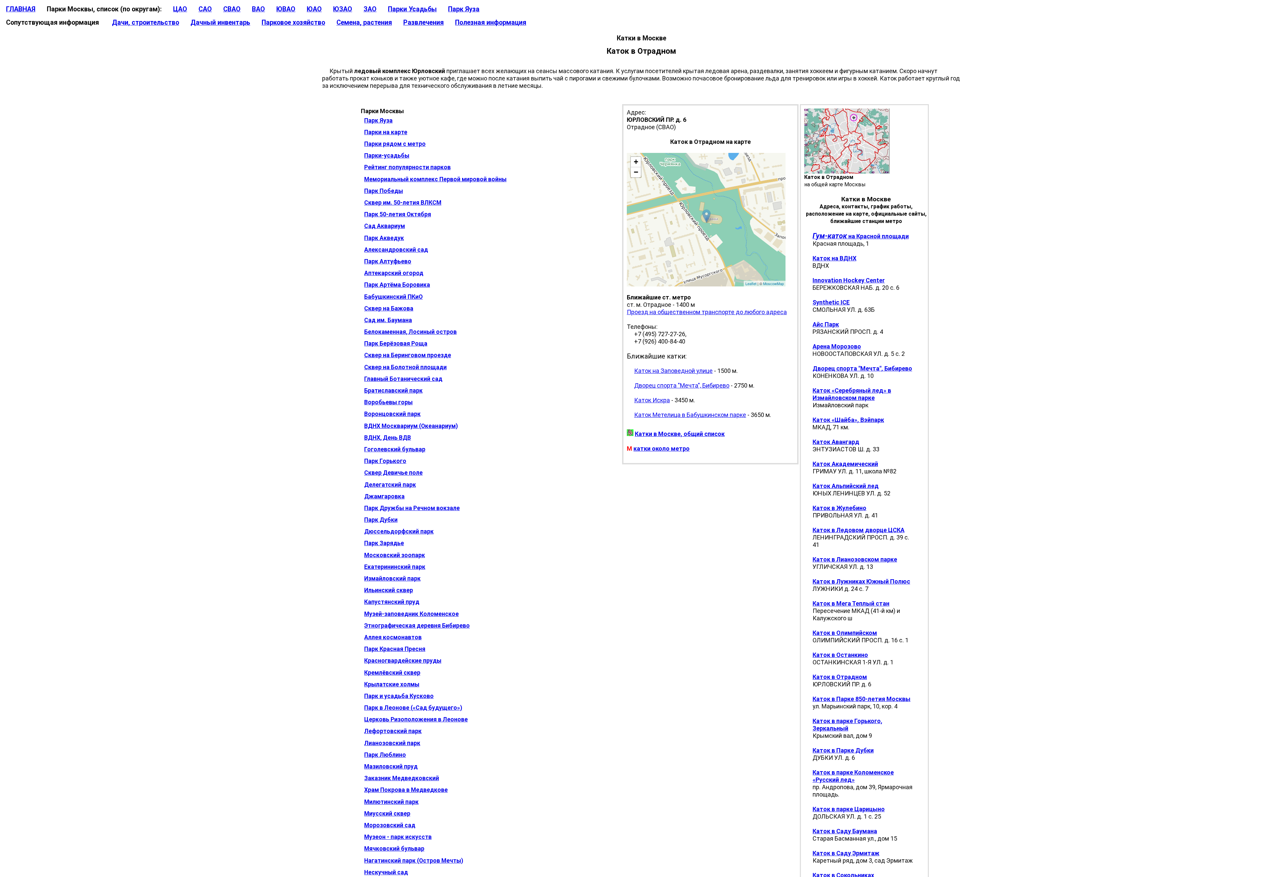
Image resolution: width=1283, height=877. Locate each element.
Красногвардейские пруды (402, 660)
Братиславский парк (393, 390)
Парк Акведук (384, 238)
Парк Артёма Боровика (397, 284)
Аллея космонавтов (393, 637)
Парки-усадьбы (386, 155)
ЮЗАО (342, 9)
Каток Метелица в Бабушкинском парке (690, 414)
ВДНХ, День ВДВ (387, 437)
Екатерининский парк (394, 567)
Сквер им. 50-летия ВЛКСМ (402, 202)
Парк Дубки (381, 519)
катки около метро (661, 448)
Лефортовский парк (393, 731)
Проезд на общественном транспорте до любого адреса (707, 311)
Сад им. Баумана (388, 320)
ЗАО (370, 9)
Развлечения (423, 22)
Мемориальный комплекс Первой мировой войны (435, 179)
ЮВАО (285, 9)
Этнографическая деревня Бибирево (417, 625)
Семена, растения (364, 22)
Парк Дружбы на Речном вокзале (412, 508)
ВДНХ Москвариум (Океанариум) (411, 426)
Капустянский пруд (391, 602)
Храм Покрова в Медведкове (406, 790)
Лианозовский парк (392, 743)
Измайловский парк (392, 578)
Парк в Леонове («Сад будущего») (413, 707)
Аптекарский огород (393, 273)
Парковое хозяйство (293, 22)
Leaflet (750, 283)
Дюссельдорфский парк (399, 531)
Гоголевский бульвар (394, 449)
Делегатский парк (390, 484)
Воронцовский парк (392, 414)
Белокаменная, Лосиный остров (410, 331)
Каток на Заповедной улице (673, 370)
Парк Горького (385, 461)
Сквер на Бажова (388, 308)
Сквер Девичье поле (393, 472)
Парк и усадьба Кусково (399, 696)
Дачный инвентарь (220, 22)
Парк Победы (383, 191)
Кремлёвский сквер (392, 672)
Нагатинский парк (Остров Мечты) (413, 860)
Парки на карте (385, 132)
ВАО (258, 9)
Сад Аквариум (384, 226)
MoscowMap (773, 283)
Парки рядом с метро (395, 144)
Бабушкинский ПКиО (393, 296)
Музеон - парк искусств (398, 837)
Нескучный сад (386, 872)
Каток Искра (652, 400)
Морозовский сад (389, 825)
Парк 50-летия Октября (397, 214)
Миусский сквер (387, 813)
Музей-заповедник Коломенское (411, 614)
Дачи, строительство (145, 22)
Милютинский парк (391, 802)
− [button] (636, 172)
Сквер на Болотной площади (405, 367)
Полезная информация (490, 22)
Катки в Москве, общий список (680, 433)
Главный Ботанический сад (403, 379)
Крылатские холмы (391, 684)
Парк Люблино (385, 754)
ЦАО (180, 9)
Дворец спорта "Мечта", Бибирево (681, 385)
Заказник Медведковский (401, 778)
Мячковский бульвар (394, 848)
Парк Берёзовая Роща (395, 343)
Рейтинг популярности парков (407, 167)
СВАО (232, 9)
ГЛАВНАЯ (20, 9)
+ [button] (636, 162)
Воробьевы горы (388, 402)
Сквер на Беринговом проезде (407, 355)
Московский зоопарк (394, 555)
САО (205, 9)
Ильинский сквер (388, 590)
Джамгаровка (384, 496)
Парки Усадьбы (412, 9)
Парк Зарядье (384, 543)
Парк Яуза (463, 9)
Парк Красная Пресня (394, 649)
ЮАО (314, 9)
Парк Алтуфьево (387, 261)
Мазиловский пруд (391, 766)
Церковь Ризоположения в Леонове (416, 719)
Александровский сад (396, 249)
